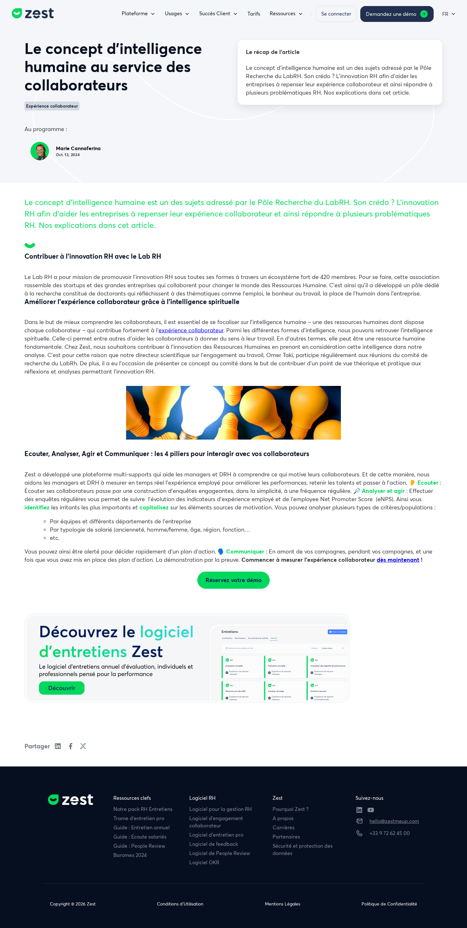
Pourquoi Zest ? (290, 809)
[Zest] (31, 13)
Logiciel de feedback (213, 844)
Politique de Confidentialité (389, 904)
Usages (173, 13)
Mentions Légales (282, 904)
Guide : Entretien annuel (141, 827)
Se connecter (336, 13)
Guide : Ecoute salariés (139, 836)
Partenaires (286, 836)
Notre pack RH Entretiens (143, 809)
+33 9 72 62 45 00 (389, 833)
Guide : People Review (139, 846)
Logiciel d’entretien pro (216, 835)
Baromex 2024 (130, 855)
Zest (278, 798)
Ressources (282, 13)
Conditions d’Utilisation (180, 904)
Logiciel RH (202, 798)
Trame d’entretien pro (138, 818)
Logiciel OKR (204, 862)
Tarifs (253, 13)
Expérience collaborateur (52, 106)
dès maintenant (398, 559)
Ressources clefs (132, 798)
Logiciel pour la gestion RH (220, 809)
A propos (283, 818)
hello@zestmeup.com (394, 821)
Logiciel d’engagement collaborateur (216, 822)
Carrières (283, 827)
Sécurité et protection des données (303, 849)
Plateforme (135, 13)
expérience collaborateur (191, 330)
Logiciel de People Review (219, 853)
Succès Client (214, 13)
